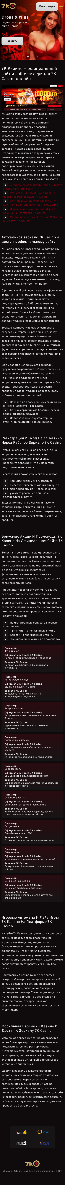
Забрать (12, 41)
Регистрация (47, 6)
